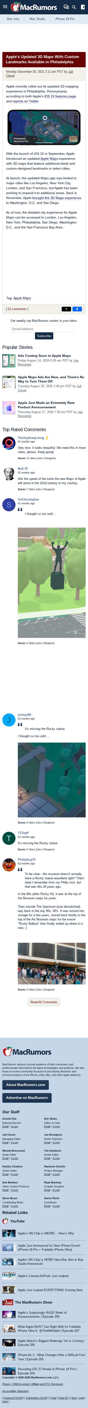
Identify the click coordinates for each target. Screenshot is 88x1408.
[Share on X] (66, 309)
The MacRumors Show (33, 1302)
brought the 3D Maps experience (56, 198)
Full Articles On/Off (36, 1397)
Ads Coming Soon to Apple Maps (44, 356)
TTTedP (23, 833)
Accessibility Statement (15, 1391)
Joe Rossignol (53, 1134)
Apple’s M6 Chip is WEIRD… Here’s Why (46, 1233)
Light (81, 1397)
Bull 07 (23, 468)
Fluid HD (63, 1397)
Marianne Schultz (54, 1166)
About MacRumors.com (25, 1085)
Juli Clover (8, 1134)
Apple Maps (49, 158)
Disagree (50, 458)
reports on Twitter (25, 101)
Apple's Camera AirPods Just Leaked (43, 1276)
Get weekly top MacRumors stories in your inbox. (44, 320)
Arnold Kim (9, 1118)
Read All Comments (44, 1002)
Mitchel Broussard (13, 1150)
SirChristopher (28, 499)
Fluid (53, 1397)
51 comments (17, 309)
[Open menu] (5, 7)
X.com (14, 1126)
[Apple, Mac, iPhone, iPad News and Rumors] (33, 12)
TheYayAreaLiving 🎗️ (33, 438)
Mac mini (13, 19)
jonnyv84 (24, 714)
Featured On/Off (13, 1397)
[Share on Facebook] (77, 309)
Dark (5, 1401)
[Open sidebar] (83, 7)
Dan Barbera (10, 1182)
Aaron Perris (51, 1198)
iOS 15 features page (60, 96)
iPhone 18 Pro (65, 19)
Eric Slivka (50, 1118)
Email (5, 1126)
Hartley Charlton (12, 1166)
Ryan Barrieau (52, 1182)
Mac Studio (37, 19)
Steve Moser (9, 1198)
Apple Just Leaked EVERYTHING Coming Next (50, 1290)
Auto (74, 1397)
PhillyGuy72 (26, 859)
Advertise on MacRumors (27, 1098)
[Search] (75, 7)
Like (40, 458)
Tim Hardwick (52, 1150)
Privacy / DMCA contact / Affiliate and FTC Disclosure (32, 1384)
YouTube (17, 1221)
